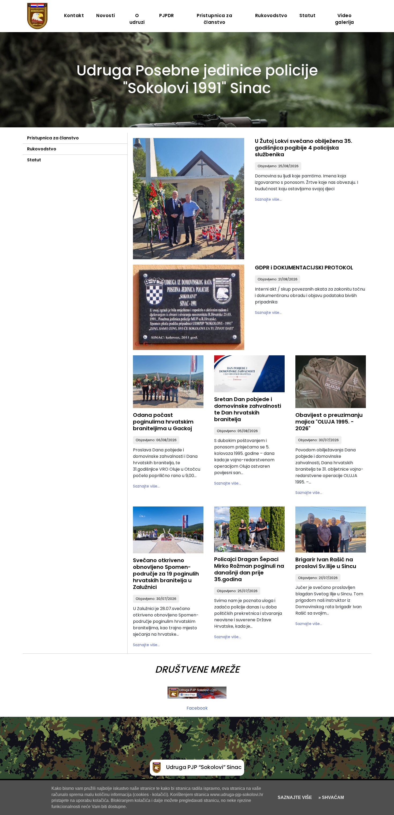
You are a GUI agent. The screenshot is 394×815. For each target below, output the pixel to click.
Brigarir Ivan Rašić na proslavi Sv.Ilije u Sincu (325, 563)
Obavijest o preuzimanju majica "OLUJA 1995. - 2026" (329, 421)
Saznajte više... (268, 199)
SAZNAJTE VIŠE (295, 797)
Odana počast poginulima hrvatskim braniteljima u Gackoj (163, 421)
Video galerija (344, 18)
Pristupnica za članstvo (214, 18)
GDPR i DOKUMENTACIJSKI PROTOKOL (304, 267)
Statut (307, 15)
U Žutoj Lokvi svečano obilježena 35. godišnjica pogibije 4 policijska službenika (303, 147)
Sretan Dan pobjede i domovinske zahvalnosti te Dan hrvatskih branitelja (247, 409)
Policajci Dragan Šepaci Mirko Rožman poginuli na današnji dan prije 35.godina (249, 569)
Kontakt (74, 15)
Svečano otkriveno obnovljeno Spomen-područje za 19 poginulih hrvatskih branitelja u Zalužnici (166, 574)
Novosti (105, 15)
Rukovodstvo (271, 15)
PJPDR (166, 15)
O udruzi (137, 18)
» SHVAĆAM (330, 797)
